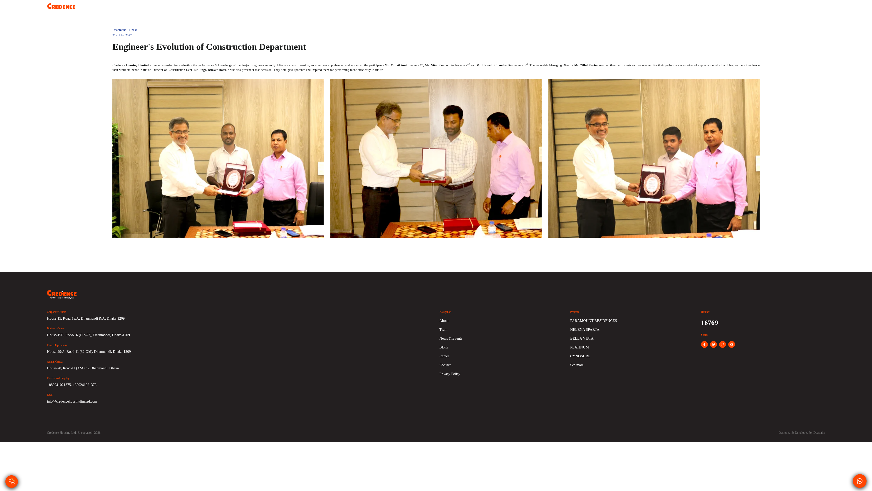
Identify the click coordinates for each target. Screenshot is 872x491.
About (625, 9)
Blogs (700, 9)
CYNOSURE (580, 356)
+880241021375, (60, 385)
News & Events (731, 9)
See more (577, 365)
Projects (650, 9)
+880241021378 (85, 385)
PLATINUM (579, 347)
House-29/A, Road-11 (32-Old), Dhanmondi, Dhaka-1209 (89, 351)
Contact (816, 9)
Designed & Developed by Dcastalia (802, 432)
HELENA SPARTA (585, 329)
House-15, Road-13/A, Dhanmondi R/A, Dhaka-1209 (86, 318)
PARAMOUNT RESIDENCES (593, 321)
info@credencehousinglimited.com (72, 401)
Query (763, 9)
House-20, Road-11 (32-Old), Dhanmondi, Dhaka (83, 368)
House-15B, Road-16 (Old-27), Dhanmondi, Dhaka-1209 (88, 335)
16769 (709, 322)
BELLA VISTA (582, 338)
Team (676, 9)
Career (790, 9)
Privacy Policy (449, 374)
